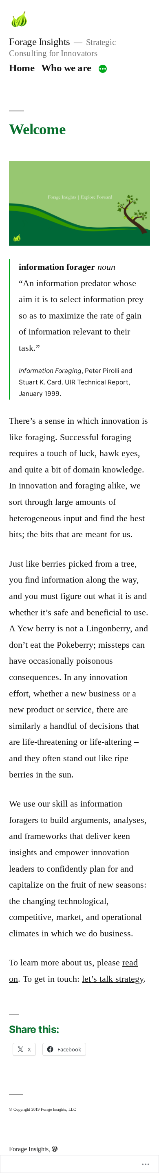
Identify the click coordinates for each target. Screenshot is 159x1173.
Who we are (66, 67)
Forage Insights (39, 41)
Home (21, 67)
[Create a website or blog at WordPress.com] (54, 1149)
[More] (103, 69)
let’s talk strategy (113, 979)
